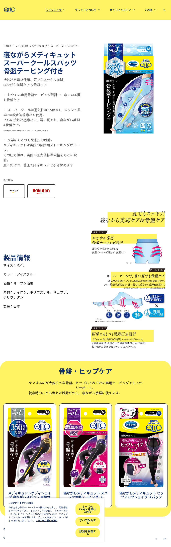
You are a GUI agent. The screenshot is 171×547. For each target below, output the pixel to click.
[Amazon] (14, 191)
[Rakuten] (41, 191)
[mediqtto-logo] (9, 10)
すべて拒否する (87, 521)
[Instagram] (165, 539)
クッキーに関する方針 (46, 520)
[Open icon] (164, 10)
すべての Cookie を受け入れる (87, 509)
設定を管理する (87, 532)
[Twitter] (156, 539)
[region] (55, 520)
